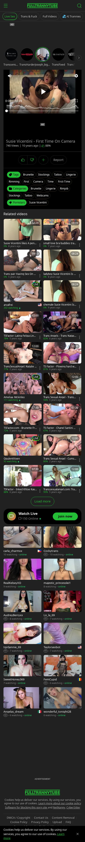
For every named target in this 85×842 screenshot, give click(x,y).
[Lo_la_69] (63, 606)
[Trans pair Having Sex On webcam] (23, 264)
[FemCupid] (63, 670)
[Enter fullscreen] (76, 100)
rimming (14, 181)
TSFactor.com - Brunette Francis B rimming (20, 428)
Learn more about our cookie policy (59, 803)
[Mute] (9, 75)
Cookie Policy (18, 822)
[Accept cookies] (78, 834)
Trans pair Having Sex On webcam (20, 274)
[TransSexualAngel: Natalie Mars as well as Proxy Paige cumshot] (23, 356)
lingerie (71, 174)
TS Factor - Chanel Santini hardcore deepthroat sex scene (59, 428)
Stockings (14, 195)
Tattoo (28, 195)
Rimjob (64, 188)
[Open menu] (6, 6)
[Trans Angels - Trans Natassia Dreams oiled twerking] (62, 325)
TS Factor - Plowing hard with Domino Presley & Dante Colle (59, 366)
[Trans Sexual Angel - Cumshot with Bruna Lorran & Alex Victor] (62, 448)
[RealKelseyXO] (22, 573)
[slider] (42, 110)
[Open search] (79, 6)
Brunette (36, 188)
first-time (64, 181)
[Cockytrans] (63, 541)
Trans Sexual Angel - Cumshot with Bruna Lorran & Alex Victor (59, 458)
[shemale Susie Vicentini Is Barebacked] (62, 294)
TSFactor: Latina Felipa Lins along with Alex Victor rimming (20, 336)
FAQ (68, 822)
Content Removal (63, 818)
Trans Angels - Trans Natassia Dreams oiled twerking (59, 336)
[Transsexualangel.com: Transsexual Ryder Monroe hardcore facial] (62, 479)
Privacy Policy (40, 822)
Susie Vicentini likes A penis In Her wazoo (20, 243)
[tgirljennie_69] (22, 638)
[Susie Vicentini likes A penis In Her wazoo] (23, 233)
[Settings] (76, 75)
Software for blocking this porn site (26, 807)
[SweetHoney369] (22, 670)
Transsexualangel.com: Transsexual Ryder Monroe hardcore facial (59, 489)
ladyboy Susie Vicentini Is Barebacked (59, 274)
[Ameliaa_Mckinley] (23, 387)
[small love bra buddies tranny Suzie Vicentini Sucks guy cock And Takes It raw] (62, 233)
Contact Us (41, 818)
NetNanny (59, 807)
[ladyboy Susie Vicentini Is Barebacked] (62, 264)
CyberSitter (73, 807)
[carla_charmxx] (22, 541)
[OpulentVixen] (23, 448)
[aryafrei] (23, 294)
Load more (42, 501)
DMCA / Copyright (18, 818)
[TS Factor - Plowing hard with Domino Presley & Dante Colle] (62, 356)
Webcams (43, 195)
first (26, 181)
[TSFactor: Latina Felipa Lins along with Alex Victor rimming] (23, 325)
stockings (44, 174)
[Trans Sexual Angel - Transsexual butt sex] (62, 387)
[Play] (42, 91)
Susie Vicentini (38, 202)
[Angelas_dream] (22, 702)
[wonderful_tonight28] (63, 702)
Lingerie (51, 188)
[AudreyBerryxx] (22, 606)
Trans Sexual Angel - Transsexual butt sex (59, 397)
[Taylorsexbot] (63, 638)
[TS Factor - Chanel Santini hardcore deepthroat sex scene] (62, 418)
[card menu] (39, 245)
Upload (57, 822)
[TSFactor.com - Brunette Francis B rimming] (23, 418)
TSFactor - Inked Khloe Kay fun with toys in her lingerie (20, 489)
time (51, 181)
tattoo (58, 174)
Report (58, 160)
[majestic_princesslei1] (63, 573)
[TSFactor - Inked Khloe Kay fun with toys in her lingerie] (23, 479)
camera (38, 181)
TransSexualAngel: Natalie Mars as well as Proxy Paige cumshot (20, 366)
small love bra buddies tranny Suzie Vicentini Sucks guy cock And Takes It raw (59, 243)
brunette (28, 174)
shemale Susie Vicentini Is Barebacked (59, 304)
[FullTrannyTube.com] (42, 5)
